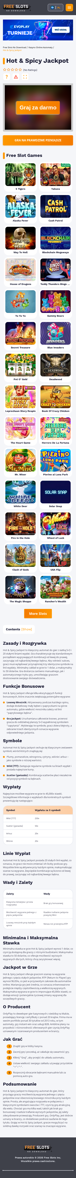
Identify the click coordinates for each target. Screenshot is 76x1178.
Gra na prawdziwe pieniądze (38, 140)
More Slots (38, 613)
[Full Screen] (25, 76)
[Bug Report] (16, 76)
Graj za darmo (38, 107)
